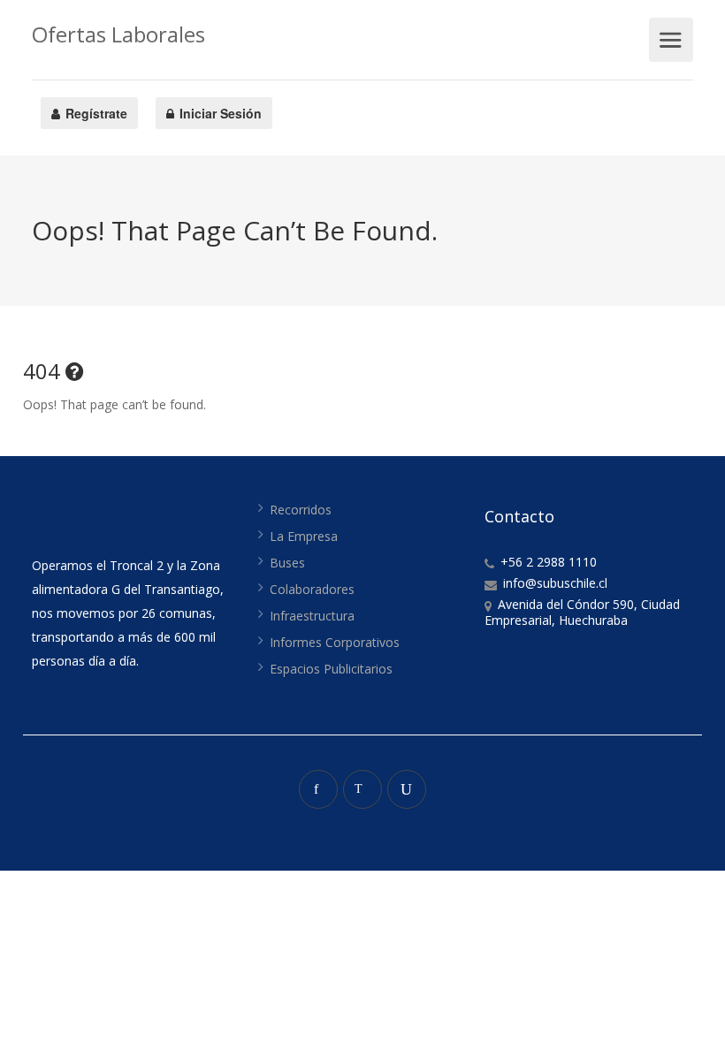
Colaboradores (312, 589)
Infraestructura (312, 615)
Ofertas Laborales (118, 34)
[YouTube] (406, 789)
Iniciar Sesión (219, 113)
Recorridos (301, 509)
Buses (287, 562)
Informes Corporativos (335, 642)
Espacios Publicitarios (331, 668)
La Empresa (304, 536)
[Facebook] (318, 789)
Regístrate (94, 113)
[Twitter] (362, 789)
